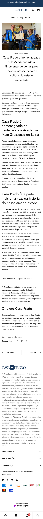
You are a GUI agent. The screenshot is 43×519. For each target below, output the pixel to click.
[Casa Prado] (21, 10)
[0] (38, 10)
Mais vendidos (13, 2)
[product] (5, 515)
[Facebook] (17, 341)
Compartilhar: (7, 341)
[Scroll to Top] (38, 506)
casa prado (12, 337)
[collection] (16, 515)
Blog (34, 2)
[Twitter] (26, 341)
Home (13, 17)
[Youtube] (12, 480)
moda (20, 337)
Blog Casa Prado (26, 17)
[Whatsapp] (17, 480)
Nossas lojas (25, 2)
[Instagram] (7, 480)
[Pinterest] (21, 341)
